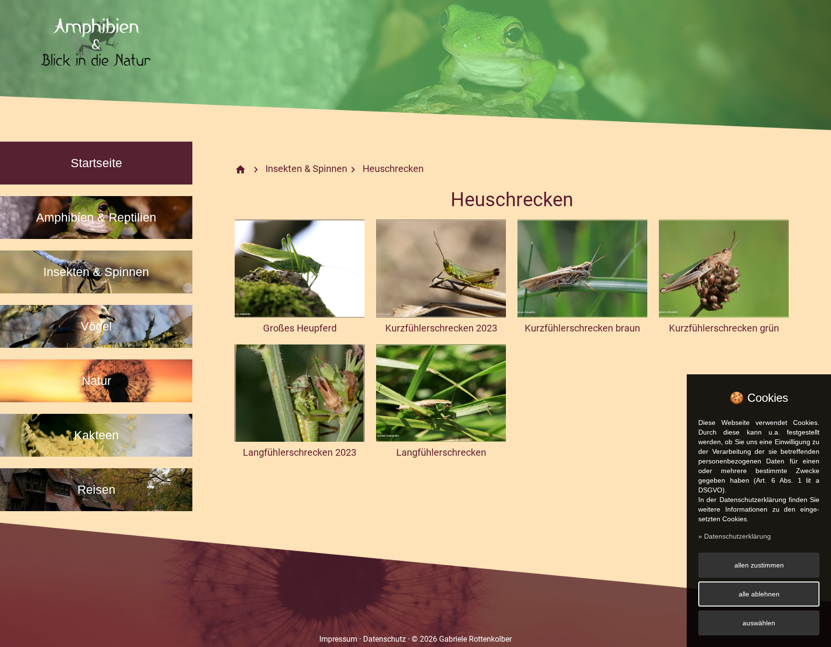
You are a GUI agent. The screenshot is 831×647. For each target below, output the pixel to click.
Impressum (338, 639)
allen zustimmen (759, 565)
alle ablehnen (759, 594)
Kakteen (96, 435)
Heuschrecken (393, 168)
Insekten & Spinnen (96, 271)
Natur (96, 380)
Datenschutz (384, 639)
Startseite (96, 163)
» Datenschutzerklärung (734, 536)
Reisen (96, 489)
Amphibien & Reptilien (96, 217)
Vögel (96, 326)
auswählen (759, 623)
